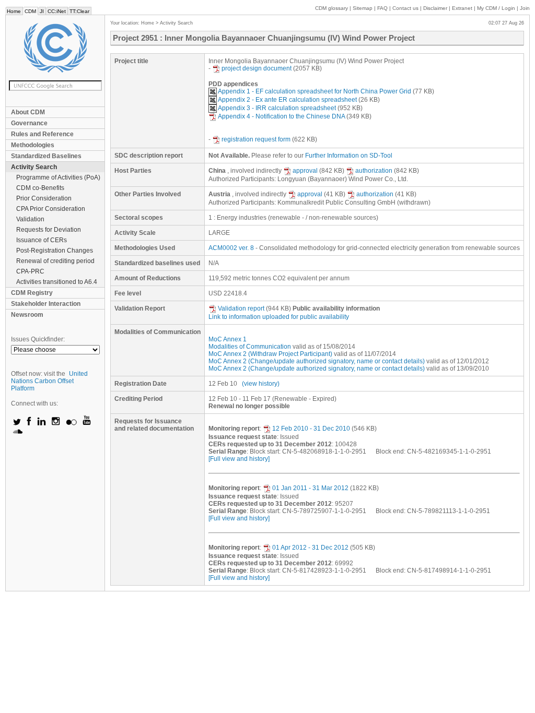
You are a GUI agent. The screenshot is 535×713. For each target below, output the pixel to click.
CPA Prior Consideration (50, 208)
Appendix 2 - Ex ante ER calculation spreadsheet (287, 99)
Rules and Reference (42, 134)
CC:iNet (57, 11)
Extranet (462, 8)
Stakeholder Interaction (45, 303)
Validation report (241, 308)
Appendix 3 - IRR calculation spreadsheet (277, 108)
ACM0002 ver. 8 (231, 248)
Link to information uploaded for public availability (278, 316)
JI (42, 11)
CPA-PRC (30, 271)
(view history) (261, 383)
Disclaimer (435, 8)
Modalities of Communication (249, 346)
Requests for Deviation (48, 229)
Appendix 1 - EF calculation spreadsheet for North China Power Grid (314, 91)
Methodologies (32, 145)
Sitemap (363, 8)
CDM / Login (497, 8)
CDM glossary (331, 8)
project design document (257, 68)
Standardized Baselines (46, 156)
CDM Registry (32, 292)
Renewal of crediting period (55, 261)
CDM (30, 11)
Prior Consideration (44, 198)
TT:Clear (79, 11)
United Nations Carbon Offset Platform (49, 381)
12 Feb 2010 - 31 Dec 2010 (311, 428)
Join (525, 8)
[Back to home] (55, 48)
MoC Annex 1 (227, 339)
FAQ (382, 8)
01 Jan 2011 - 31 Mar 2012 (310, 488)
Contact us (405, 8)
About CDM (28, 112)
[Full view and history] (239, 458)
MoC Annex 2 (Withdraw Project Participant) (270, 354)
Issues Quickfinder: (38, 339)
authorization (373, 170)
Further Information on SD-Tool (348, 155)
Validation (30, 219)
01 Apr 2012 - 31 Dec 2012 (310, 547)
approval (305, 170)
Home (14, 11)
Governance (29, 123)
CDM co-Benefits (40, 188)
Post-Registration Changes (54, 250)
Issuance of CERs (41, 240)
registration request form (256, 139)
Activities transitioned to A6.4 (56, 282)
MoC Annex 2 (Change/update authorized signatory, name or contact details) (316, 361)
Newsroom (27, 314)
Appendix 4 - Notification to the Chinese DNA (281, 116)
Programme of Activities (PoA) (58, 177)
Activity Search (34, 167)
